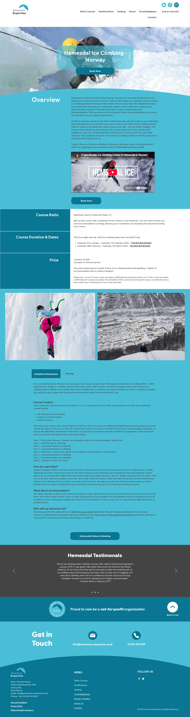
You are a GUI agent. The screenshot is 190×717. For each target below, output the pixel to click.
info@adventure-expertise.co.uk (93, 644)
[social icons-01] (164, 5)
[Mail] (176, 4)
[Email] (92, 635)
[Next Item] (178, 327)
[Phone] (136, 635)
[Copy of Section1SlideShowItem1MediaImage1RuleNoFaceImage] (95, 592)
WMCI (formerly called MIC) (85, 512)
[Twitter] (143, 678)
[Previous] (14, 571)
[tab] (46, 373)
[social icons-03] (170, 5)
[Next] (176, 571)
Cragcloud (86, 147)
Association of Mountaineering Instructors (115, 514)
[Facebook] (139, 678)
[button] (87, 11)
